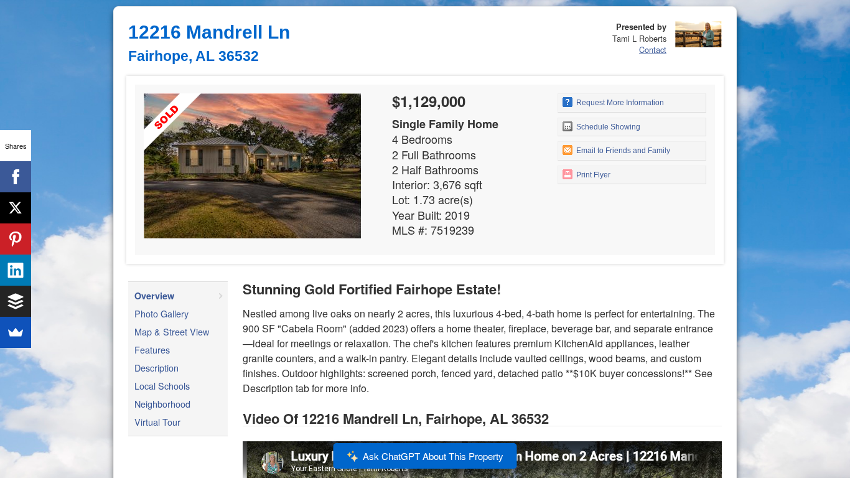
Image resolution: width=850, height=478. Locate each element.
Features (152, 349)
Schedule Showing (607, 127)
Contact (652, 49)
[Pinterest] (15, 239)
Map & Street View (171, 331)
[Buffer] (15, 301)
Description (156, 367)
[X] (15, 207)
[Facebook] (15, 176)
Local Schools (162, 385)
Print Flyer (592, 175)
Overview (154, 295)
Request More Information (619, 102)
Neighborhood (162, 403)
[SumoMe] (15, 332)
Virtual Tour (157, 421)
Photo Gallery (161, 313)
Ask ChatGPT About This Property (433, 455)
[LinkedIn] (15, 270)
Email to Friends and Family (622, 150)
